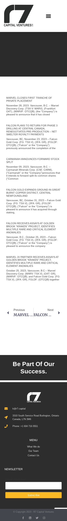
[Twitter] (37, 518)
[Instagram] (44, 518)
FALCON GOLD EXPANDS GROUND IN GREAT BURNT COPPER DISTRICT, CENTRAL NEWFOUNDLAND (33, 192)
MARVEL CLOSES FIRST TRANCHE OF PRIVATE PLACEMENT (29, 99)
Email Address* (15, 479)
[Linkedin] (30, 518)
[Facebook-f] (23, 518)
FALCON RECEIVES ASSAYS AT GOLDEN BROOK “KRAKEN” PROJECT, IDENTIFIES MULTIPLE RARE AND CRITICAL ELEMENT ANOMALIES (31, 228)
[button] (48, 16)
